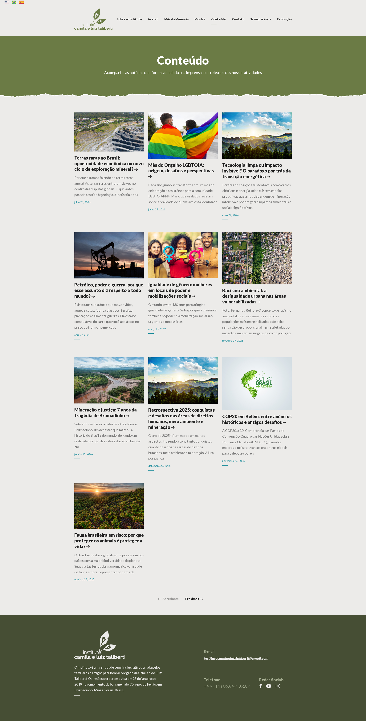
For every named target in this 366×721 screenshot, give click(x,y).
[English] (7, 2)
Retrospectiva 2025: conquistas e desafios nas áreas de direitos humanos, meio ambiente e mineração (181, 418)
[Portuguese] (14, 2)
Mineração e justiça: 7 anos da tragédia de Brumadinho (105, 412)
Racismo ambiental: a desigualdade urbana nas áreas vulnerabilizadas (254, 296)
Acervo (153, 19)
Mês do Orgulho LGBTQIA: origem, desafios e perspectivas (181, 167)
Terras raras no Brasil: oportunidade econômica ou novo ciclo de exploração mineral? (109, 163)
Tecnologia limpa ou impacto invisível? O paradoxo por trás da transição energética (256, 170)
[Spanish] (21, 2)
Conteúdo (218, 19)
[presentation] (109, 133)
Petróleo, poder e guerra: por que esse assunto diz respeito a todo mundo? (108, 290)
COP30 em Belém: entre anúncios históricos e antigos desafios (256, 419)
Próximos (192, 599)
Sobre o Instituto (129, 19)
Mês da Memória (176, 19)
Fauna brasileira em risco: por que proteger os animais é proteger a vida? (109, 540)
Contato (238, 19)
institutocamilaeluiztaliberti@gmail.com (236, 658)
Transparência (260, 19)
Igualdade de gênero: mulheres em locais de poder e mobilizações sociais (180, 290)
